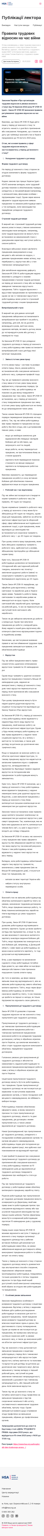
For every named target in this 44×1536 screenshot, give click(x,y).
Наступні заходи (21, 25)
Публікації (37, 25)
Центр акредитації (10, 1492)
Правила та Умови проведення (14, 1525)
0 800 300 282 (8, 1512)
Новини (5, 1496)
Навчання (6, 1488)
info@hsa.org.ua (9, 1508)
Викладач (6, 25)
